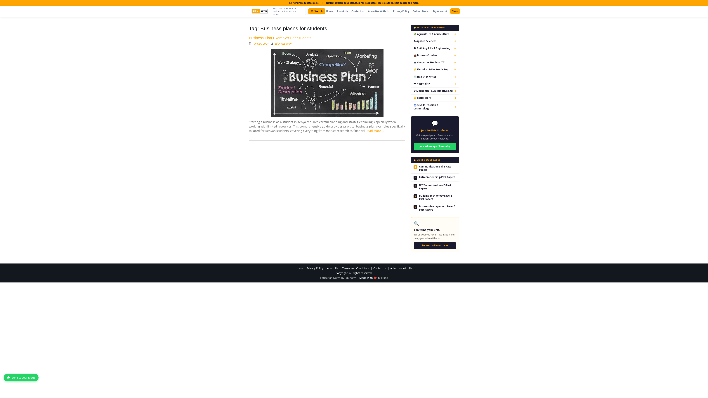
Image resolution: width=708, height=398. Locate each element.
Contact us (357, 11)
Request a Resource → (435, 245)
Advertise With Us (378, 11)
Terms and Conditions (355, 268)
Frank (384, 278)
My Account (440, 11)
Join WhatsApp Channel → (434, 146)
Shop (455, 11)
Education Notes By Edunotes (338, 278)
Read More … (375, 131)
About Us (342, 11)
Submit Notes (421, 11)
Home (329, 11)
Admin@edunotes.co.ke (306, 2)
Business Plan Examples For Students (280, 38)
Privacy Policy (401, 11)
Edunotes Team (283, 43)
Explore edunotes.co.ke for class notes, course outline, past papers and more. (377, 2)
